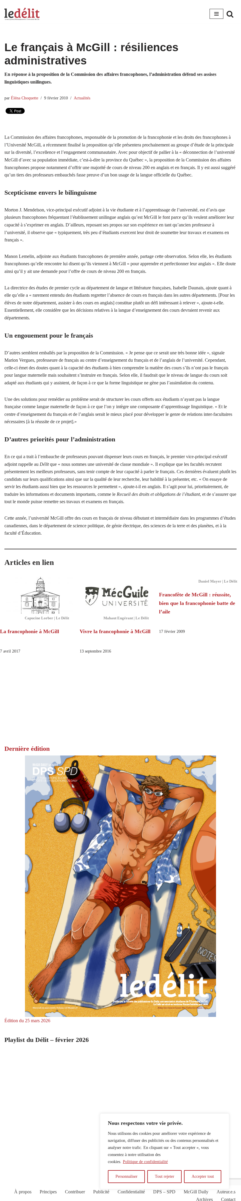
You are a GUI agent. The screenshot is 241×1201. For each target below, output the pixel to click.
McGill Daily (196, 1191)
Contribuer (75, 1191)
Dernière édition (27, 748)
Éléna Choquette (24, 98)
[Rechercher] (230, 14)
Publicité (101, 1191)
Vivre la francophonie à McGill (115, 631)
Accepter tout (203, 1176)
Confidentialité (131, 1191)
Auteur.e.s (226, 1191)
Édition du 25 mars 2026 (27, 1020)
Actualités (82, 98)
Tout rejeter (164, 1176)
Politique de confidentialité (145, 1162)
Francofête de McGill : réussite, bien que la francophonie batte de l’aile (197, 603)
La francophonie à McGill (29, 631)
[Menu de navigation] (216, 14)
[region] (164, 1151)
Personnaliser (127, 1176)
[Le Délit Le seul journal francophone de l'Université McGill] (22, 14)
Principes (48, 1191)
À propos (22, 1191)
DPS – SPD (164, 1191)
